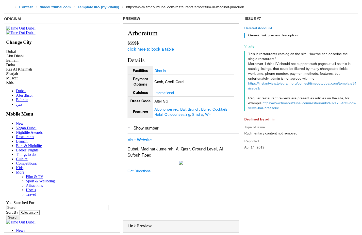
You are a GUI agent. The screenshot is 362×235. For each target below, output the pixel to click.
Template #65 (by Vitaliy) (98, 7)
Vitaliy (249, 46)
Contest (26, 7)
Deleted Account (258, 28)
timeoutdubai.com (55, 7)
